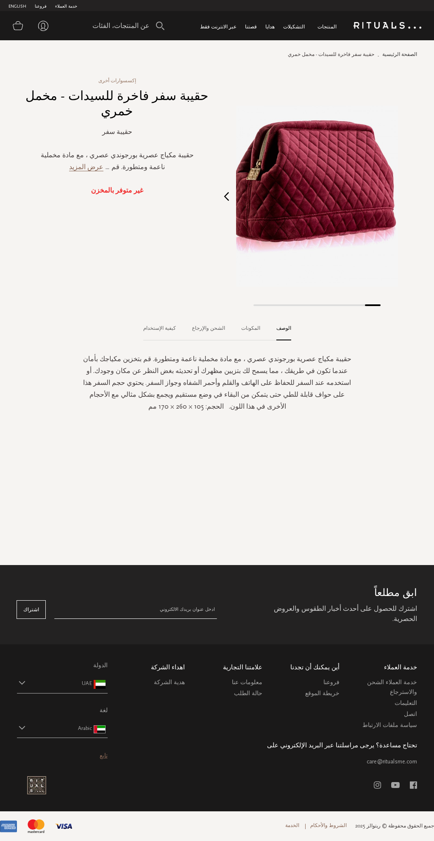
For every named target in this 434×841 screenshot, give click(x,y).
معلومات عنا (247, 682)
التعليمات (406, 703)
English (17, 6)
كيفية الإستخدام (159, 328)
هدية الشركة (169, 682)
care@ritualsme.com (392, 761)
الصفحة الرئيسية (399, 54)
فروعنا (41, 6)
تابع (104, 755)
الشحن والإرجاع (208, 328)
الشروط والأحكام (328, 825)
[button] (226, 196)
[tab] (279, 328)
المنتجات (327, 26)
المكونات (250, 328)
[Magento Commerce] (387, 27)
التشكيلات (294, 26)
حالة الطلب (248, 693)
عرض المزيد (86, 167)
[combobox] (126, 25)
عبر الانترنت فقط (218, 26)
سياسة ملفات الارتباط (389, 725)
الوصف (283, 328)
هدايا (270, 26)
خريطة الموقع (322, 693)
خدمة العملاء (66, 6)
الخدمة (292, 825)
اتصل (410, 714)
